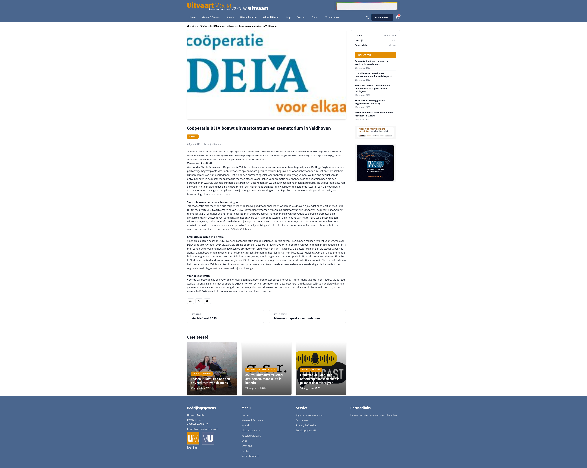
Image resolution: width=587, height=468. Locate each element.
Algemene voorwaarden (309, 415)
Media (196, 373)
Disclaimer (302, 420)
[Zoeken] (367, 17)
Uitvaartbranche (248, 17)
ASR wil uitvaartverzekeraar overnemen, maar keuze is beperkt (264, 379)
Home (193, 17)
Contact (315, 17)
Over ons (301, 17)
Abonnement (382, 17)
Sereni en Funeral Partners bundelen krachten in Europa (374, 114)
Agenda (230, 17)
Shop (287, 17)
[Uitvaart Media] (227, 6)
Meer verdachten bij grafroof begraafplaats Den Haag (370, 102)
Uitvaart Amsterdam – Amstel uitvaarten (373, 415)
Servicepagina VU (306, 430)
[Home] (188, 26)
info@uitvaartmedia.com (204, 429)
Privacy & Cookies (306, 425)
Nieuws (195, 26)
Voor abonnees (332, 17)
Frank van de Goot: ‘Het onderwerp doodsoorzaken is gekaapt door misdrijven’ (319, 379)
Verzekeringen (267, 369)
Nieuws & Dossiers (211, 17)
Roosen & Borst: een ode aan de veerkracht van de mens (210, 381)
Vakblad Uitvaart (271, 17)
